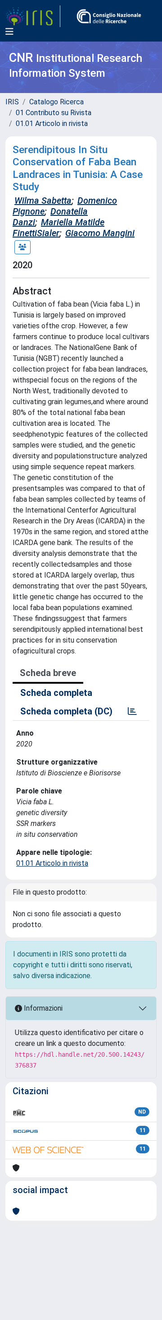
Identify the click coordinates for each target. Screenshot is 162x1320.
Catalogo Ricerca (56, 102)
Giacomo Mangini (100, 233)
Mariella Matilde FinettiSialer (58, 227)
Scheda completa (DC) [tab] (66, 711)
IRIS (12, 102)
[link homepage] (32, 16)
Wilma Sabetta (43, 200)
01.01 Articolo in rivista (52, 123)
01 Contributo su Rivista (53, 112)
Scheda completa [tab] (56, 692)
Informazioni (42, 1008)
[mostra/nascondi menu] (9, 31)
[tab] (132, 711)
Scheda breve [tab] (48, 672)
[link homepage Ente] (108, 16)
